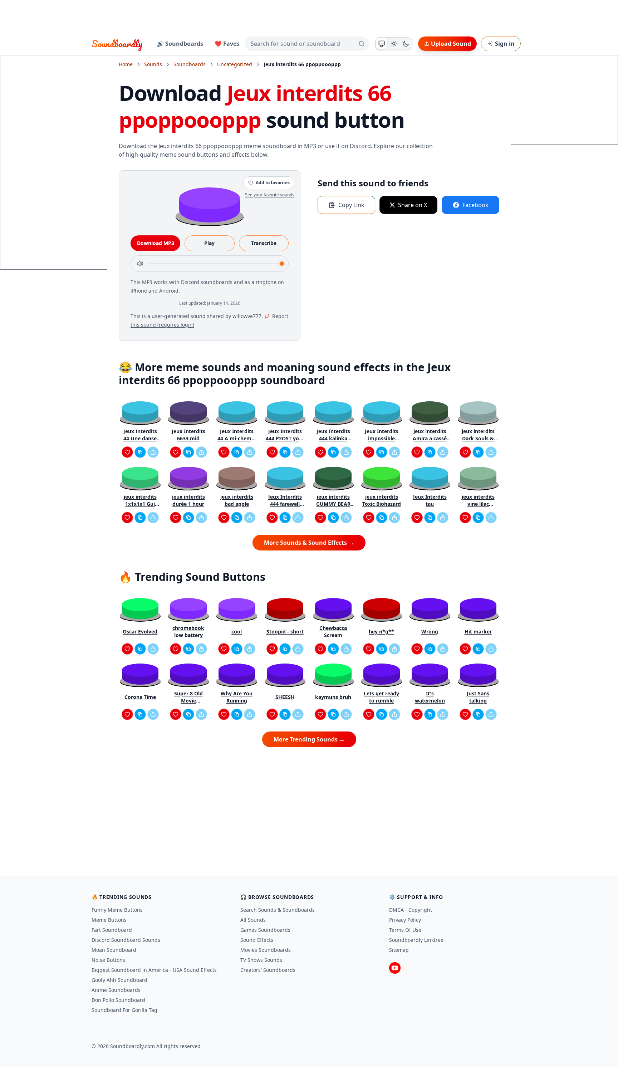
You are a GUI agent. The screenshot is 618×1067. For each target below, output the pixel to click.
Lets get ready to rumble (381, 697)
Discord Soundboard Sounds (126, 939)
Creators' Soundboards (267, 969)
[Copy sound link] (140, 452)
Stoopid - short (285, 631)
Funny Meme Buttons (117, 909)
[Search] (361, 43)
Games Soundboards (265, 929)
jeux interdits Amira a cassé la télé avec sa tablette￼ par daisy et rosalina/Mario (430, 435)
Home (126, 64)
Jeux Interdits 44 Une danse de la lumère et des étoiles (140, 435)
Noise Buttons (108, 959)
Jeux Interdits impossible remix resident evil (381, 435)
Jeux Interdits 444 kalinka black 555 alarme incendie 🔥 (333, 435)
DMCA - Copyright (410, 909)
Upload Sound (451, 44)
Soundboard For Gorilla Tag (124, 1010)
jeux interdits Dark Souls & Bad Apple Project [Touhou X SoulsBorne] (478, 435)
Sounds (153, 64)
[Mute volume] (140, 264)
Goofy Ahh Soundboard (119, 980)
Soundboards (189, 64)
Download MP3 (155, 243)
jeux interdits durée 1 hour (188, 500)
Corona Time (140, 697)
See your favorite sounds (269, 195)
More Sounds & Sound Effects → (309, 543)
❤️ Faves (227, 44)
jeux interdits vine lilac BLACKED (478, 500)
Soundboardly (117, 43)
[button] (209, 204)
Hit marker (478, 631)
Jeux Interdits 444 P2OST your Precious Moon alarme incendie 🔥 (285, 435)
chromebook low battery (188, 631)
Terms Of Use (405, 929)
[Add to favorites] (127, 452)
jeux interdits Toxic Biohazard (381, 500)
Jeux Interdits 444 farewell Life (285, 500)
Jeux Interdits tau (430, 500)
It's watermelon (430, 697)
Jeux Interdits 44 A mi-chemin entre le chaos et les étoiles (236, 435)
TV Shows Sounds (261, 959)
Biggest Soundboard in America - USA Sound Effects (154, 969)
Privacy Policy (405, 919)
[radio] (381, 43)
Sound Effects (256, 939)
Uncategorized (234, 64)
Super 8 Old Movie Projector (188, 697)
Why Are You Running (236, 697)
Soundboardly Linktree (416, 939)
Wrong (429, 631)
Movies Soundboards (265, 949)
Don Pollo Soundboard (118, 1000)
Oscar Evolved (140, 631)
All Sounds (253, 919)
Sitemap (399, 949)
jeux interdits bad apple (236, 500)
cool (236, 631)
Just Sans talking (478, 697)
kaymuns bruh (333, 697)
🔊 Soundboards (180, 44)
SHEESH (285, 697)
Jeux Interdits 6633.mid (188, 435)
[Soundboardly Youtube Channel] (395, 968)
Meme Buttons (109, 919)
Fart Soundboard (112, 929)
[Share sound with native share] (153, 452)
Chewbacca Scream (333, 631)
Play (209, 243)
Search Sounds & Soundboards (277, 909)
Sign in (505, 44)
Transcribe (263, 243)
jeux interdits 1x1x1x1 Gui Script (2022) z (140, 500)
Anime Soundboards (116, 990)
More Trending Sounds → (309, 739)
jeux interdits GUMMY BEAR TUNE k (333, 500)
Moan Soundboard (114, 949)
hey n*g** (381, 631)
